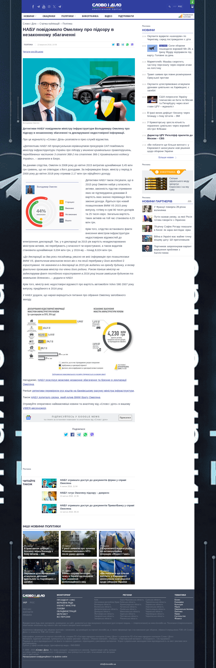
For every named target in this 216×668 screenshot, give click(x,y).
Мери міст (62, 614)
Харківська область (154, 604)
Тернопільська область (156, 602)
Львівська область (128, 609)
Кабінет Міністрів (66, 606)
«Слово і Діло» (42, 650)
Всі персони (63, 617)
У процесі (69, 202)
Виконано (69, 208)
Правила (27, 615)
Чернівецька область (155, 614)
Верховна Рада (65, 603)
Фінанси (178, 618)
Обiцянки (49, 16)
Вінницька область (102, 604)
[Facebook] (33, 6)
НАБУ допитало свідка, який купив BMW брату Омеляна (65, 397)
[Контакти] (192, 6)
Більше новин (166, 157)
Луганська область (128, 607)
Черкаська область (154, 611)
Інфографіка (90, 16)
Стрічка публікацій (50, 23)
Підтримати (126, 16)
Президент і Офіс (66, 600)
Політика (67, 23)
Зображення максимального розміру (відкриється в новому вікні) (79, 374)
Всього (68, 220)
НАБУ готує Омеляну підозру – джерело (84, 494)
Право (177, 614)
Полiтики (67, 16)
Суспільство (180, 616)
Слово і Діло (29, 23)
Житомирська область (104, 614)
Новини (29, 16)
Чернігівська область (155, 616)
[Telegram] (38, 6)
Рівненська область (129, 618)
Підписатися (125, 418)
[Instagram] (49, 6)
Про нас (27, 609)
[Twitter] (54, 6)
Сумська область (153, 600)
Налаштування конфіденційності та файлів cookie (45, 657)
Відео (108, 16)
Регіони (127, 595)
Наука (177, 607)
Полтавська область (129, 616)
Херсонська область (155, 607)
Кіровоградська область (130, 604)
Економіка (179, 602)
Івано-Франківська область (132, 600)
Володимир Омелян (47, 186)
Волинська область (103, 607)
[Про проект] (192, 2)
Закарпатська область (104, 616)
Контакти (28, 612)
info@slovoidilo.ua (108, 664)
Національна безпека (184, 609)
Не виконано (71, 214)
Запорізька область (103, 618)
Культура (179, 604)
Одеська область (127, 614)
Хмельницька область (155, 609)
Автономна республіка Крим (106, 602)
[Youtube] (43, 6)
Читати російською (33, 52)
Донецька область (102, 611)
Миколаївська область (130, 611)
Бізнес (177, 600)
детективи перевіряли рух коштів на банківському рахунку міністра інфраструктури (83, 390)
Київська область (127, 602)
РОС (180, 6)
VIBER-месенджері (34, 408)
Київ (96, 600)
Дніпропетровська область (106, 609)
